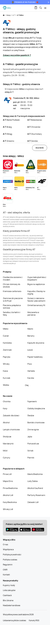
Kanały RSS (34, 620)
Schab (30, 450)
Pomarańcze (33, 443)
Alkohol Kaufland (35, 488)
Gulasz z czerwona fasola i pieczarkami (36, 299)
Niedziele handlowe (11, 605)
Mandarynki (8, 443)
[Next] (48, 2)
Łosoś (30, 350)
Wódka (6, 385)
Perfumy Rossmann (36, 495)
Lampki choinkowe (11, 429)
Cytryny (6, 457)
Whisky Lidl (8, 509)
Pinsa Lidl (7, 474)
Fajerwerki (32, 401)
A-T (14, 15)
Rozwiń (40, 148)
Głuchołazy (34, 134)
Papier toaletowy (35, 357)
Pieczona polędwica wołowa (12, 306)
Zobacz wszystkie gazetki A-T (17, 55)
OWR (5, 569)
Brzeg (7, 127)
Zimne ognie (33, 429)
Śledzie (30, 415)
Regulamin (7, 564)
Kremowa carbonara (12, 291)
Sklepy (8, 15)
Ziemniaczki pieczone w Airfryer (13, 299)
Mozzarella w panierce (33, 313)
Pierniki (31, 457)
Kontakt (6, 574)
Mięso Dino (8, 481)
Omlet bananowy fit (36, 305)
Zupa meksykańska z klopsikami (36, 278)
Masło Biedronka (35, 474)
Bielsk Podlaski (11, 120)
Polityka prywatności (12, 554)
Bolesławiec (34, 120)
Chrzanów (33, 127)
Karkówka (7, 343)
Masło (30, 328)
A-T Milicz (20, 15)
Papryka (6, 357)
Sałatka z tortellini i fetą (11, 313)
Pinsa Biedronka (10, 488)
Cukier (6, 335)
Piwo (29, 364)
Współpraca (8, 549)
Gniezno (8, 141)
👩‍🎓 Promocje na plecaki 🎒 (25, 2)
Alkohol (6, 422)
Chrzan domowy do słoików (11, 285)
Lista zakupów (9, 590)
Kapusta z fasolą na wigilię (36, 292)
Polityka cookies (10, 559)
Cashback (7, 595)
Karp (5, 408)
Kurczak (6, 378)
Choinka (6, 401)
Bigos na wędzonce (36, 284)
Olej (27, 385)
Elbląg (7, 134)
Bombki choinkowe (35, 422)
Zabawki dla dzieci (11, 415)
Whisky (6, 364)
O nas (5, 544)
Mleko (5, 328)
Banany (30, 335)
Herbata (31, 371)
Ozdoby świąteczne (36, 408)
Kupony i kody (9, 585)
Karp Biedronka (10, 502)
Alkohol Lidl (8, 495)
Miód (5, 450)
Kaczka (30, 378)
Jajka (29, 436)
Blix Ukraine (8, 600)
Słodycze (7, 436)
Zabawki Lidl (32, 502)
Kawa (5, 371)
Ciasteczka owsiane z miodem (12, 278)
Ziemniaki (7, 350)
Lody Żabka (32, 481)
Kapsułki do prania (35, 343)
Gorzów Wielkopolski (33, 142)
